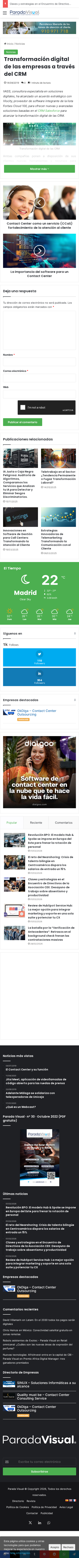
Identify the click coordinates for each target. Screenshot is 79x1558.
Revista (31, 1501)
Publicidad (47, 1513)
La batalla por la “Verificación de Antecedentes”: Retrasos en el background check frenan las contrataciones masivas (51, 934)
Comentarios (63, 822)
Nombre (9, 354)
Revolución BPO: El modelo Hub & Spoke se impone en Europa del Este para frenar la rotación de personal (51, 841)
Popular (12, 822)
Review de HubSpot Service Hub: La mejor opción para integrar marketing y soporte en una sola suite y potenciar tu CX (51, 911)
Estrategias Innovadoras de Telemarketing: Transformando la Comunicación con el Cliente (56, 539)
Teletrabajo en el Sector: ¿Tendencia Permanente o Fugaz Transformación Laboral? (58, 477)
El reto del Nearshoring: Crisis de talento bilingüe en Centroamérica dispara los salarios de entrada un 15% (50, 863)
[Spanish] (66, 1500)
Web (5, 387)
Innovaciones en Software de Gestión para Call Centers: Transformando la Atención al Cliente (17, 538)
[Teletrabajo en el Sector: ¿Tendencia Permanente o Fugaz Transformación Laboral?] (58, 458)
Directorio (18, 1501)
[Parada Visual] (25, 12)
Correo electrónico (15, 370)
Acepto (54, 1547)
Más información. (20, 1553)
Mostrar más (38, 168)
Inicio (9, 43)
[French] (74, 1500)
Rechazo (68, 1547)
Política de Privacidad (44, 1507)
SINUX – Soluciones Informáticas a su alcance (46, 1384)
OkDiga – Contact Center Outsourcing (36, 712)
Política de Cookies (17, 1507)
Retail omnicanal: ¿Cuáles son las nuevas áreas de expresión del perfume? (37, 1344)
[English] (70, 1500)
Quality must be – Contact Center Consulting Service (43, 1396)
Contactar (32, 1513)
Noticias (20, 43)
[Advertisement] (39, 995)
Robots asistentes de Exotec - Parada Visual (29, 1340)
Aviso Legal (66, 1507)
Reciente (36, 822)
